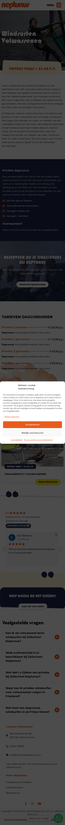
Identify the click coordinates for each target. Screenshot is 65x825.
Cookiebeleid (16, 440)
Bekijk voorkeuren (33, 432)
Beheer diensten (12, 416)
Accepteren (33, 424)
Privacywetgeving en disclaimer (38, 440)
